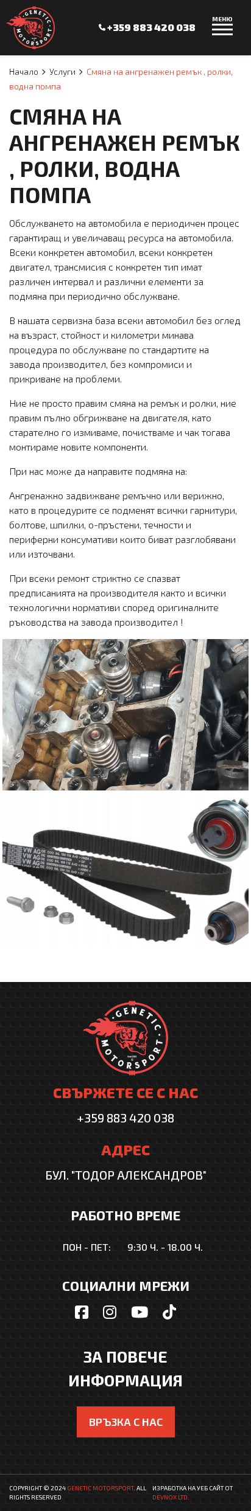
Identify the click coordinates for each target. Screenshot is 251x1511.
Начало (23, 71)
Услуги (62, 71)
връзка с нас (126, 1421)
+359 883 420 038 (150, 27)
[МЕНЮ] (222, 35)
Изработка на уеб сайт (188, 1488)
